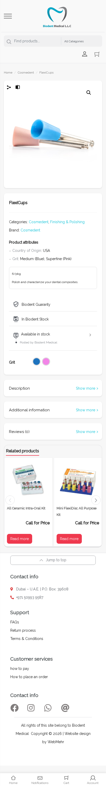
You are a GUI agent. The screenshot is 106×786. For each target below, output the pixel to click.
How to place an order (29, 677)
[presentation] (10, 500)
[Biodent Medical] (57, 16)
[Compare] (17, 88)
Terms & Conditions (26, 639)
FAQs (14, 622)
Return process (23, 630)
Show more (85, 388)
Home (8, 72)
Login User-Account (85, 54)
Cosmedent (26, 72)
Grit (12, 362)
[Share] (9, 88)
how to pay (19, 669)
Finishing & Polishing (67, 222)
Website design (78, 734)
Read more (19, 539)
